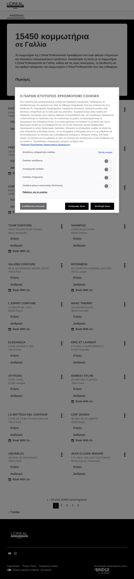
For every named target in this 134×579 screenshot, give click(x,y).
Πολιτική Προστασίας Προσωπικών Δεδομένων (45, 144)
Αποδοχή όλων (102, 206)
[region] (67, 150)
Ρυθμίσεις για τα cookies (35, 192)
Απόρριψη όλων (77, 206)
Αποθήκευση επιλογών (33, 206)
